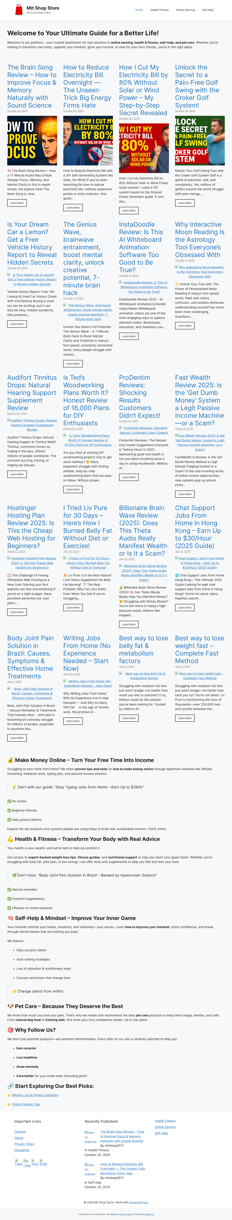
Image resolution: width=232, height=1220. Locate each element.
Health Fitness (159, 10)
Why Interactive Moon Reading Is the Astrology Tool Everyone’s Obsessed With (200, 239)
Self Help (208, 10)
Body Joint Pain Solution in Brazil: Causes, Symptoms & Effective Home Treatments (30, 657)
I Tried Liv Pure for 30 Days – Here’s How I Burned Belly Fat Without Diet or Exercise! (87, 526)
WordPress (149, 1214)
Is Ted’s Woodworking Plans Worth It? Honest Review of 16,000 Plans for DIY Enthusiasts (86, 400)
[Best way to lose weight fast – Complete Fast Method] (200, 678)
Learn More (17, 202)
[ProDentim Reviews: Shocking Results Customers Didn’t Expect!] (144, 433)
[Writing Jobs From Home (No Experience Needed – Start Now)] (88, 686)
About (18, 1138)
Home (139, 10)
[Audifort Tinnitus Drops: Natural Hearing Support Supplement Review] (32, 429)
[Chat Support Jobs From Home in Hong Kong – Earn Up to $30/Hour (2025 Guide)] (200, 567)
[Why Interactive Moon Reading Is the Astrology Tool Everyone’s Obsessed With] (200, 276)
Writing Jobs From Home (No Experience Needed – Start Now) (87, 653)
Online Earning (185, 10)
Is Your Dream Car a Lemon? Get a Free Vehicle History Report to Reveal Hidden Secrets (32, 243)
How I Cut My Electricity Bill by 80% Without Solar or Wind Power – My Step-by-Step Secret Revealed (143, 90)
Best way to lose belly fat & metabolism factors (143, 649)
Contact (20, 1131)
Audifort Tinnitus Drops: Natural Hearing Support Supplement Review (32, 393)
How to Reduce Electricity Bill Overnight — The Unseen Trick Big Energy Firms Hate (87, 86)
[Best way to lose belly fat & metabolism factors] (144, 678)
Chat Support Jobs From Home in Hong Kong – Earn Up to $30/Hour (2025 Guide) (198, 526)
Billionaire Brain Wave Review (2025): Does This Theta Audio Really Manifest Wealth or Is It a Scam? (143, 530)
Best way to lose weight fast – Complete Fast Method (199, 649)
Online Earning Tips (26, 1104)
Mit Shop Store (43, 8)
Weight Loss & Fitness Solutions (35, 1095)
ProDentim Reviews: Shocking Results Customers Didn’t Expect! (139, 396)
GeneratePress (138, 1202)
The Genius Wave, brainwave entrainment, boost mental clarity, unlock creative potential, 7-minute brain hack (84, 258)
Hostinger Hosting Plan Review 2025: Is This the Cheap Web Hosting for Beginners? (31, 526)
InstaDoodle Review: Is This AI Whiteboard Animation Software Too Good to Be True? (141, 247)
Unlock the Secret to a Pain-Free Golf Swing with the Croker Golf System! (197, 86)
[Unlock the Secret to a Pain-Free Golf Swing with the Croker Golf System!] (200, 163)
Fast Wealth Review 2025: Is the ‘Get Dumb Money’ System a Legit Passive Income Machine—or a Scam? (199, 400)
